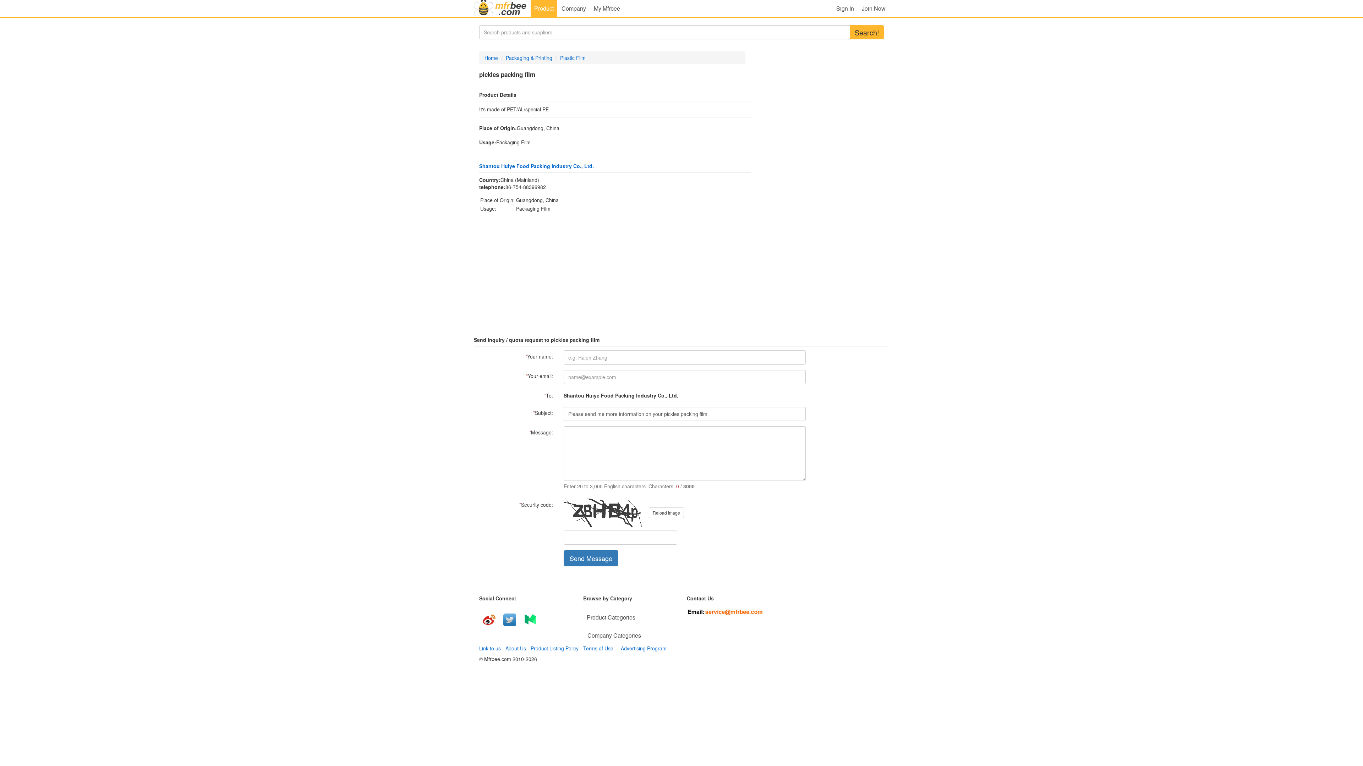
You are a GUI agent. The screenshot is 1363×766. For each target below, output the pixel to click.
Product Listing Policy (555, 648)
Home (491, 57)
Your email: (539, 375)
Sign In (845, 8)
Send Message (591, 558)
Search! (867, 32)
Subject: (543, 412)
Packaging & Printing (529, 57)
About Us (515, 648)
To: (548, 395)
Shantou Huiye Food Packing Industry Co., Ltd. (536, 166)
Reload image (666, 513)
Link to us (490, 648)
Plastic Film (573, 57)
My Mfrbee (607, 8)
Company (574, 8)
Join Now (874, 8)
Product (544, 8)
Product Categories (611, 617)
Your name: (539, 356)
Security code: (536, 504)
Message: (541, 432)
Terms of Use (598, 648)
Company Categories (614, 635)
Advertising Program (642, 648)
